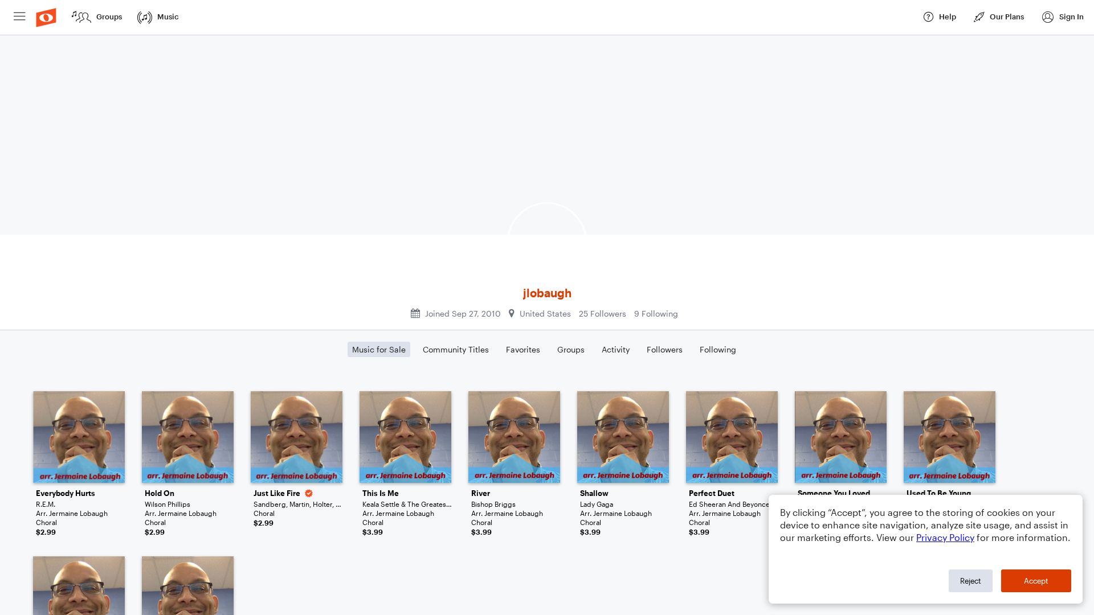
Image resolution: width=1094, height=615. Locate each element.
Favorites (523, 349)
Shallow (594, 493)
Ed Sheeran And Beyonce (729, 504)
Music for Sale (379, 349)
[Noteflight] (46, 17)
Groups (571, 349)
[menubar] (547, 17)
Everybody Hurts (65, 493)
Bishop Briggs (493, 504)
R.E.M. (45, 504)
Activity (616, 349)
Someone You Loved (834, 493)
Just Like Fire (277, 493)
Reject (970, 580)
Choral (46, 522)
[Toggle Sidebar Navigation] (20, 17)
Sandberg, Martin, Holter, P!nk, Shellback (299, 504)
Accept (1036, 580)
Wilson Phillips (167, 504)
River (480, 493)
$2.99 (46, 532)
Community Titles (456, 349)
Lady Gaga (596, 504)
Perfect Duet (711, 493)
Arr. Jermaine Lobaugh (72, 513)
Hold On (159, 493)
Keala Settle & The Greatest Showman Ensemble (408, 504)
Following (718, 349)
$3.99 (372, 532)
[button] (1062, 17)
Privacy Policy (945, 537)
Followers (665, 349)
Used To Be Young (939, 493)
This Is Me (380, 493)
